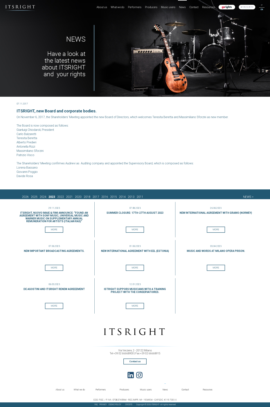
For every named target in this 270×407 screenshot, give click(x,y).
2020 (78, 197)
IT (261, 5)
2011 (140, 197)
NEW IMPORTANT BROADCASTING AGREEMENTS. (54, 250)
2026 (25, 197)
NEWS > (248, 197)
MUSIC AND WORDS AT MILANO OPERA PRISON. (216, 250)
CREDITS (128, 404)
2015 (113, 197)
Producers (151, 7)
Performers (134, 7)
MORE (54, 229)
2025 (34, 197)
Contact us (135, 361)
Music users (168, 7)
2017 (96, 197)
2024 (43, 197)
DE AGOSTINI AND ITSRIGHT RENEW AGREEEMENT (54, 289)
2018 (87, 197)
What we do (117, 7)
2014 (122, 197)
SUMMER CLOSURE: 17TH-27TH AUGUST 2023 (135, 212)
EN (262, 9)
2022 (60, 197)
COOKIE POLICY (115, 404)
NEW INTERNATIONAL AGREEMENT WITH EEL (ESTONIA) (135, 250)
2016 (104, 197)
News (182, 7)
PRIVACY (103, 404)
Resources (208, 7)
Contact (194, 7)
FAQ (96, 404)
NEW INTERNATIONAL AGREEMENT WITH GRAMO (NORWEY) (216, 212)
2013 (131, 197)
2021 (69, 197)
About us (102, 7)
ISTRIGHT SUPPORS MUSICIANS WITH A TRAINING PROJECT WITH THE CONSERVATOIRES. (135, 290)
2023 (51, 197)
